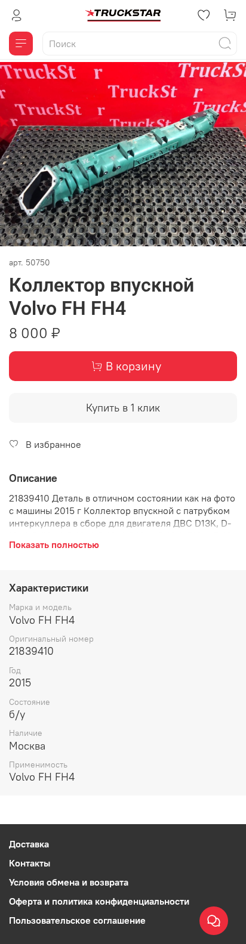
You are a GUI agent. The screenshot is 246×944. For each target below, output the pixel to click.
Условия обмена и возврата (68, 882)
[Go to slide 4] (35, 241)
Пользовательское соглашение (77, 920)
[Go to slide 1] (10, 241)
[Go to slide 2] (18, 241)
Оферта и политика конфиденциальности (99, 901)
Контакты (29, 863)
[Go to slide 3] (27, 241)
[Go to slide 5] (43, 241)
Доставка (29, 844)
